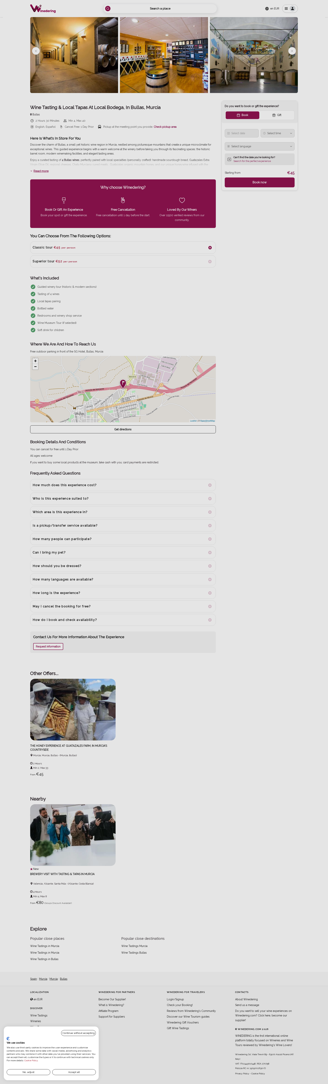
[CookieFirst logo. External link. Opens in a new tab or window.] (8, 1038)
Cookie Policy (31, 1060)
